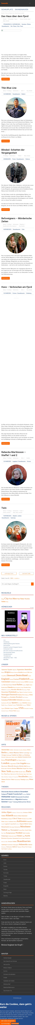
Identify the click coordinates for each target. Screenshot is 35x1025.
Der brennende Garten (9, 652)
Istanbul (20, 757)
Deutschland (21, 675)
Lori (4, 640)
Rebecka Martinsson (9, 987)
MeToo (13, 799)
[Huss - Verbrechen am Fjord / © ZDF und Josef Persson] (16, 359)
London (5, 763)
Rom (18, 774)
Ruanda (8, 697)
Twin (3, 508)
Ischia (16, 757)
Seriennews (15, 90)
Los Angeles (22, 763)
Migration (22, 224)
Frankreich (7, 24)
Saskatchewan (27, 838)
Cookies (12, 1000)
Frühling (24, 794)
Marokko (14, 689)
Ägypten (9, 669)
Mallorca (30, 824)
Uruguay (16, 708)
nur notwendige (5, 1023)
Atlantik (15, 516)
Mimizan (28, 766)
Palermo (24, 771)
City (27, 90)
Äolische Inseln (20, 812)
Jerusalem (25, 757)
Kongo (22, 687)
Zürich (3, 781)
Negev (8, 830)
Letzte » (17, 578)
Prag (5, 774)
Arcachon (21, 749)
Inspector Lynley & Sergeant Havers (12, 647)
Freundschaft (17, 794)
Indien (27, 682)
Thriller (19, 155)
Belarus (2, 672)
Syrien (3, 705)
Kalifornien (21, 821)
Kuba (29, 687)
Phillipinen (27, 694)
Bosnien (12, 672)
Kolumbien (18, 687)
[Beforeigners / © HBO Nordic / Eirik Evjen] (16, 243)
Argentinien (20, 669)
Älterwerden (5, 791)
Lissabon (24, 760)
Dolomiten (24, 818)
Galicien (6, 821)
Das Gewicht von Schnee (10, 961)
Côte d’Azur (16, 818)
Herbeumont (8, 757)
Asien (3, 815)
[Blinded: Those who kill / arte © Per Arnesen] (16, 172)
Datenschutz (19, 1000)
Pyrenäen (9, 838)
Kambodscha (4, 687)
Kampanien (29, 821)
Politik (5, 882)
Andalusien (14, 812)
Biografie (5, 886)
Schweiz (20, 700)
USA (21, 708)
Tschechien (19, 705)
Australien (28, 669)
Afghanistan (4, 669)
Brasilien (20, 672)
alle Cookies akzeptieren (8, 1020)
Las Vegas (19, 760)
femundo (4, 3)
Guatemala (17, 681)
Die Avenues (6, 645)
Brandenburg (4, 818)
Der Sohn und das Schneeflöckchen (13, 650)
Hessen (15, 821)
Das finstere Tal (7, 990)
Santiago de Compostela (13, 776)
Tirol (26, 847)
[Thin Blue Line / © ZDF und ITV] (16, 107)
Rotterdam (21, 774)
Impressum (27, 1000)
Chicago (3, 755)
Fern (10, 599)
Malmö (23, 94)
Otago (23, 836)
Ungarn (11, 708)
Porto (2, 774)
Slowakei (9, 703)
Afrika (3, 812)
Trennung (15, 802)
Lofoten (19, 516)
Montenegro (24, 689)
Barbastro (25, 749)
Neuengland (14, 830)
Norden (7, 21)
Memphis (16, 766)
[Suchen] (32, 583)
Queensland (15, 838)
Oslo (18, 26)
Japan (27, 684)
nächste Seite (26, 573)
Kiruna (29, 461)
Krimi (22, 90)
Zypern (18, 710)
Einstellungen (15, 1023)
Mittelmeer (25, 826)
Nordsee (24, 24)
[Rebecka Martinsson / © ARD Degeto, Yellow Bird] (16, 475)
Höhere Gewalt (7, 958)
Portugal (4, 697)
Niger (18, 692)
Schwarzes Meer (4, 841)
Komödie (5, 873)
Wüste (7, 601)
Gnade (5, 977)
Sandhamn (6, 776)
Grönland (12, 681)
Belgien (7, 672)
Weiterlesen (5, 79)
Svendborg (30, 776)
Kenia (14, 687)
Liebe (29, 19)
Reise (4, 889)
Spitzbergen (4, 844)
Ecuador (29, 675)
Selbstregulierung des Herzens (11, 643)
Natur (17, 512)
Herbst (28, 794)
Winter (29, 802)
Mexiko (19, 689)
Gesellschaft (6, 226)
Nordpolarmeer (10, 833)
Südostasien (3, 847)
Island (10, 684)
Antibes (11, 749)
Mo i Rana (13, 26)
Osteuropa (4, 836)
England (5, 679)
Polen (31, 694)
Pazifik (27, 836)
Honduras (22, 681)
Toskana (29, 847)
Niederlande (13, 692)
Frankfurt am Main (16, 755)
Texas (23, 847)
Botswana (16, 672)
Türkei (28, 705)
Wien (31, 779)
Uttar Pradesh (4, 849)
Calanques (10, 818)
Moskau (14, 768)
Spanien (15, 703)
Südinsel (30, 844)
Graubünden (10, 821)
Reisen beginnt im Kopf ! (12, 945)
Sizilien (15, 841)
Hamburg (27, 755)
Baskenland (24, 815)
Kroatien (26, 687)
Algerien (14, 669)
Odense (27, 159)
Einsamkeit (10, 19)
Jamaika (24, 684)
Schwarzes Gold (7, 649)
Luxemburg (8, 689)
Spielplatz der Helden (8, 981)
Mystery (14, 226)
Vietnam (11, 710)
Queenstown (13, 774)
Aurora (5, 971)
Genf (23, 755)
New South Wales (26, 830)
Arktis (30, 812)
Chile (28, 672)
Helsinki (3, 757)
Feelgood (4, 794)
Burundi (25, 672)
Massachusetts (5, 827)
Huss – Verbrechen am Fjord (16, 287)
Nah (18, 599)
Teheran (3, 779)
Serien (4, 90)
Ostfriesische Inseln (12, 836)
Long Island (13, 824)
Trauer (15, 19)
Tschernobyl (17, 779)
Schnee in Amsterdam (9, 974)
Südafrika (24, 703)
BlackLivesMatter (14, 791)
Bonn (8, 752)
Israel (14, 685)
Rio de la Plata (21, 838)
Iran (4, 684)
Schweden (7, 94)
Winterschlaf (6, 984)
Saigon (25, 774)
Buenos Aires (18, 752)
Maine (26, 824)
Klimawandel (19, 797)
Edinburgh (8, 755)
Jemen (30, 684)
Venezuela (26, 708)
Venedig (22, 779)
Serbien (24, 700)
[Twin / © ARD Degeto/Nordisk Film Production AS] (16, 531)
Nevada (20, 830)
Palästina (20, 694)
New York (6, 771)
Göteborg (28, 293)
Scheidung (6, 642)
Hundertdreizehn (7, 654)
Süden (3, 601)
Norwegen (16, 24)
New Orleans (30, 768)
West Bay (27, 779)
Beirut (28, 749)
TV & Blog (8, 90)
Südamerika (23, 844)
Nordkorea (30, 692)
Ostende (20, 771)
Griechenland (5, 682)
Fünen (14, 159)
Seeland (10, 841)
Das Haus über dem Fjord (14, 16)
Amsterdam (5, 750)
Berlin (4, 752)
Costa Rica (3, 675)
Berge (2, 599)
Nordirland (25, 692)
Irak (2, 684)
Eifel (30, 818)
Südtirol (14, 847)
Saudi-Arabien (25, 697)
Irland (7, 684)
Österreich (13, 695)
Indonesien (31, 681)
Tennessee (20, 847)
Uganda (2, 708)
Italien (19, 684)
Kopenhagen (10, 760)
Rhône (29, 24)
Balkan (19, 815)
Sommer (4, 802)
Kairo (29, 757)
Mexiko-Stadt (23, 766)
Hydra (13, 757)
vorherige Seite (9, 573)
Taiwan (6, 705)
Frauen (10, 794)
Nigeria (21, 692)
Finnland (16, 679)
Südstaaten (9, 847)
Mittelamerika (17, 827)
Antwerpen (16, 749)
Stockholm (23, 776)
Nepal (28, 689)
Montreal (9, 768)
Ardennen (25, 812)
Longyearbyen (13, 763)
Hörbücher (5, 797)
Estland (11, 679)
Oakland (13, 771)
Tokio (12, 779)
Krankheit (26, 797)
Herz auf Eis (6, 964)
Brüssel (12, 752)
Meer (4, 21)
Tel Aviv (8, 779)
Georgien (31, 679)
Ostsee (14, 293)
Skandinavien (5, 26)
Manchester (4, 766)
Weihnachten (22, 802)
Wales (14, 710)
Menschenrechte (6, 799)
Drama (21, 19)
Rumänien (13, 697)
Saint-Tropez (29, 774)
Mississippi (11, 827)
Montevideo (4, 768)
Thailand (10, 705)
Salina (2, 776)
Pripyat (8, 774)
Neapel (24, 768)
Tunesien (24, 705)
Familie (25, 19)
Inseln (21, 510)
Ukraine (7, 708)
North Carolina (26, 833)
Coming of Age (7, 892)
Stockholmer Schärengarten (12, 844)
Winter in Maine (7, 967)
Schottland (4, 700)
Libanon (3, 689)
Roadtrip (24, 799)
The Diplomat (7, 656)
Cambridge (26, 752)
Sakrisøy (13, 518)
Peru (23, 694)
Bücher (4, 19)
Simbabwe (28, 700)
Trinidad (14, 705)
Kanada (10, 687)
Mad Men (5, 659)
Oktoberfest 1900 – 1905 (10, 657)
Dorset (27, 818)
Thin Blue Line (8, 88)
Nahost (4, 830)
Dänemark (7, 159)
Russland (19, 697)
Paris (21, 26)
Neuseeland (4, 692)
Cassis (31, 752)
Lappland (15, 461)
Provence (4, 838)
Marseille (11, 766)
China (31, 672)
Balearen (16, 815)
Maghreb (22, 824)
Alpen (9, 812)
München (19, 768)
